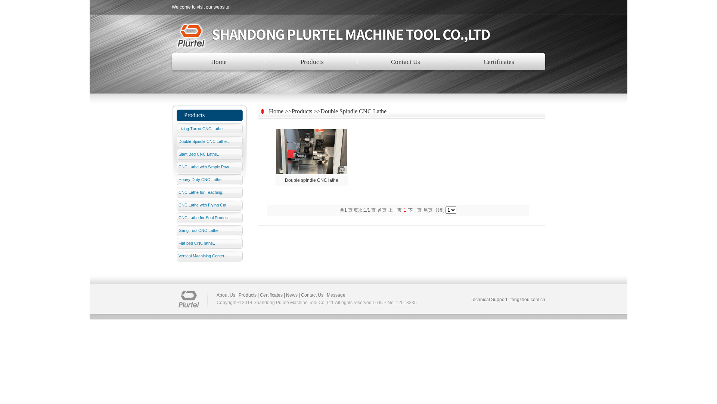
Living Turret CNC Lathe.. (202, 128)
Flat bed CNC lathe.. (197, 243)
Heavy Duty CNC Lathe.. (201, 179)
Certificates (499, 61)
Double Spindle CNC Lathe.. (204, 141)
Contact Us (405, 61)
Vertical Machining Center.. (202, 256)
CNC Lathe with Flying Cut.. (204, 205)
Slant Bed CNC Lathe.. (199, 154)
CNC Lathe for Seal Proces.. (204, 217)
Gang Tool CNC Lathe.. (200, 230)
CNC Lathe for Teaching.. (201, 192)
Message (336, 295)
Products (312, 61)
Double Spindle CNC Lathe (353, 111)
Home (219, 61)
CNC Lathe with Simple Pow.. (205, 167)
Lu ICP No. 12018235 (395, 302)
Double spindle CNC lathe (311, 180)
